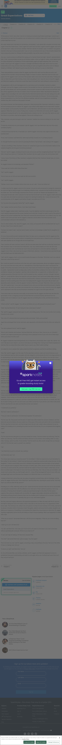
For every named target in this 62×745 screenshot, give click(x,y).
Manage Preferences (53, 742)
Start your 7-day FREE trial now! (31, 389)
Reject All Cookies (41, 742)
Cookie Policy (25, 739)
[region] (31, 740)
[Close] (59, 737)
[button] (50, 363)
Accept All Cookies (29, 742)
